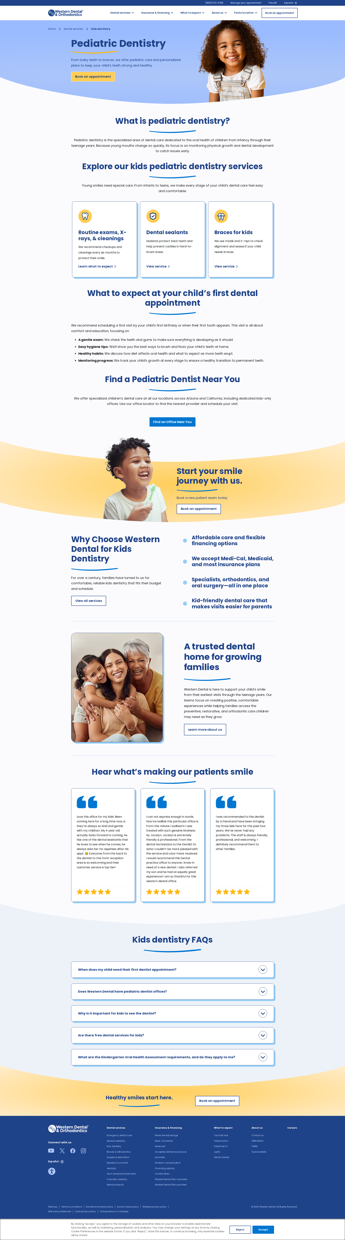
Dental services (120, 13)
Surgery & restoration (118, 1157)
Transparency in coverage (114, 1211)
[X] (62, 1152)
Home (52, 29)
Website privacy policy (154, 1206)
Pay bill (273, 2)
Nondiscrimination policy (99, 1206)
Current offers (162, 1173)
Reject (240, 1229)
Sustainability (259, 1151)
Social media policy (128, 1206)
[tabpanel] (103, 845)
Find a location (244, 13)
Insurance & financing (155, 13)
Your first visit (221, 1135)
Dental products (115, 1184)
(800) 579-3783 (214, 2)
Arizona (261, 17)
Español (288, 3)
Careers (292, 1127)
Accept (263, 1229)
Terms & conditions (71, 1206)
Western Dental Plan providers (171, 1184)
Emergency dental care (119, 1135)
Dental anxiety (221, 1157)
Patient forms (221, 1140)
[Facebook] (72, 1152)
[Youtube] (51, 1151)
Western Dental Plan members (171, 1179)
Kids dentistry (114, 1146)
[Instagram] (83, 1152)
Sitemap (52, 1206)
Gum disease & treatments (121, 1173)
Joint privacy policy (85, 1211)
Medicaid (160, 1146)
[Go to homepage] (65, 13)
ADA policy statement (59, 1211)
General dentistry (116, 1140)
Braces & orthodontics (119, 1151)
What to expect (190, 13)
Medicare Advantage (166, 1135)
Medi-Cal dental (164, 1140)
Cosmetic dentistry (117, 1179)
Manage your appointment (246, 2)
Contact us (231, 19)
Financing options (164, 1168)
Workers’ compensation (168, 1162)
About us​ (217, 13)
